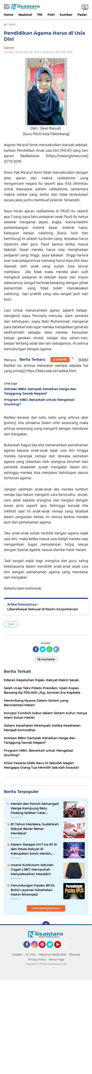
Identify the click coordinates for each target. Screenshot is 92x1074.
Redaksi (17, 954)
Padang (83, 15)
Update (61, 359)
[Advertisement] (46, 1026)
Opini (10, 624)
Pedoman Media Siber (52, 954)
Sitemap (74, 954)
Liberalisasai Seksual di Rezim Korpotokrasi (42, 609)
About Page (66, 945)
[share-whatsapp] (49, 649)
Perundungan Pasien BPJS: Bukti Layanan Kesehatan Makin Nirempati (33, 889)
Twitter (51, 950)
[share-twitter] (43, 649)
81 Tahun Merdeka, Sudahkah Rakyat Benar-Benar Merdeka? (35, 828)
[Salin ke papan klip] (56, 649)
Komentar (48, 659)
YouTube (60, 950)
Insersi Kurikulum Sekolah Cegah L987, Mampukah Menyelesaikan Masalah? (32, 869)
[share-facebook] (36, 649)
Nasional (25, 15)
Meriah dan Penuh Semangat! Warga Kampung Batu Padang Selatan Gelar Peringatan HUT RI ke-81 (35, 808)
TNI (39, 15)
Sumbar (66, 15)
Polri (51, 15)
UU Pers (30, 954)
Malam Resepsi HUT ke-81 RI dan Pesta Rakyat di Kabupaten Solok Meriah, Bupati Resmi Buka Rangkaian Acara (34, 849)
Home (8, 15)
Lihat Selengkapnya (45, 908)
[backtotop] (46, 925)
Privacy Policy (37, 959)
